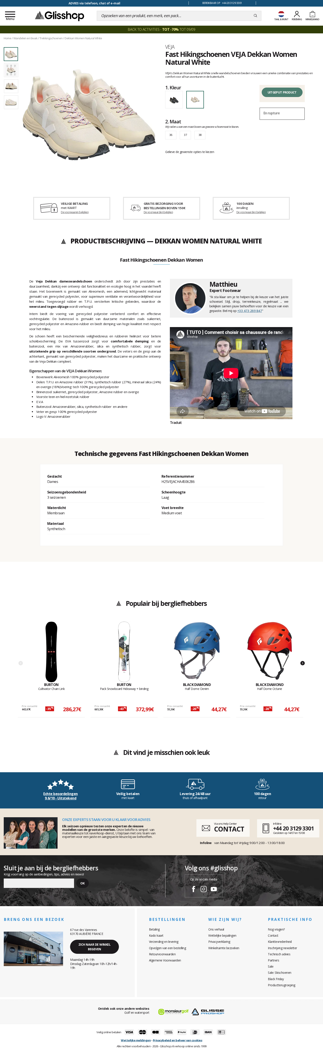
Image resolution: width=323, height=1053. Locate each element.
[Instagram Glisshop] (204, 890)
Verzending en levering (163, 942)
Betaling (154, 929)
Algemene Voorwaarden (165, 960)
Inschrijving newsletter (282, 948)
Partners (273, 960)
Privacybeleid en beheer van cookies (177, 1040)
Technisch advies (279, 954)
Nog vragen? (276, 929)
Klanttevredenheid (280, 942)
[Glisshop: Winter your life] (59, 16)
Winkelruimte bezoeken (223, 948)
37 (185, 135)
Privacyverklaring (219, 942)
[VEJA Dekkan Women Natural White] (89, 114)
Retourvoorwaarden (162, 954)
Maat (173, 121)
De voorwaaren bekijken (75, 212)
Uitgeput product (282, 92)
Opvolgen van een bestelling (167, 948)
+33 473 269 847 (249, 310)
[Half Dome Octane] (269, 652)
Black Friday (276, 979)
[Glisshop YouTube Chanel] (214, 890)
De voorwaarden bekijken (158, 212)
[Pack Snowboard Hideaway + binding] (124, 652)
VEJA (170, 46)
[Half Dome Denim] (197, 652)
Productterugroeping (281, 985)
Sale (270, 966)
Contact (273, 935)
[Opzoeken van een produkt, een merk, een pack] (255, 15)
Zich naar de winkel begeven (94, 946)
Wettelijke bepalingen (222, 935)
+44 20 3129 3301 (293, 828)
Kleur (173, 87)
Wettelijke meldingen (136, 1040)
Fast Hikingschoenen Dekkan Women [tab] (161, 260)
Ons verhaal (216, 929)
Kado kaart (156, 935)
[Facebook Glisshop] (194, 890)
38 (200, 135)
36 (170, 135)
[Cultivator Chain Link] (51, 652)
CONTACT (229, 828)
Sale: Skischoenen (279, 972)
